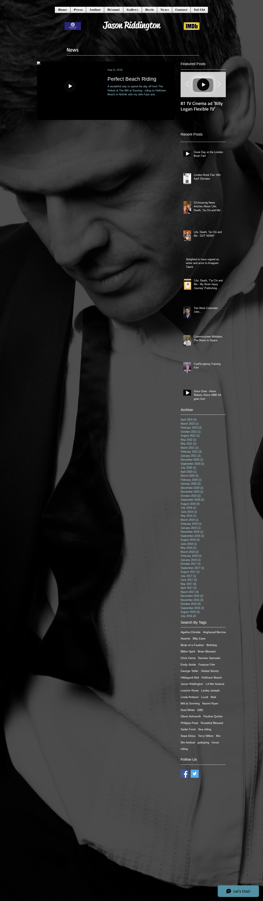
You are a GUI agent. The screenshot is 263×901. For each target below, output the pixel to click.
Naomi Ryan (210, 703)
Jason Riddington (192, 684)
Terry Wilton (205, 735)
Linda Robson (190, 697)
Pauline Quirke (213, 716)
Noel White (188, 710)
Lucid (204, 697)
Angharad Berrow (214, 632)
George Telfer (189, 671)
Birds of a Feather (192, 645)
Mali (213, 697)
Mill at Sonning (190, 703)
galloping (203, 742)
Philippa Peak (189, 723)
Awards (185, 638)
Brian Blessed (207, 651)
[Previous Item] (187, 84)
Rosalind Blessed (212, 723)
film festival (188, 742)
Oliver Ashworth (191, 716)
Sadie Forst (188, 729)
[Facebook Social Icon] (185, 774)
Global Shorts (210, 671)
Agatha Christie (191, 632)
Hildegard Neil (190, 677)
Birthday (211, 645)
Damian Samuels (209, 658)
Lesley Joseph (210, 690)
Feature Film (206, 664)
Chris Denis (188, 658)
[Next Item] (219, 84)
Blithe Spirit (188, 651)
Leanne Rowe (190, 690)
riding (184, 748)
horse (215, 742)
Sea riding (204, 729)
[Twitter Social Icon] (195, 774)
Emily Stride (188, 664)
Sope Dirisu (188, 735)
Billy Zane (199, 638)
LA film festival (215, 684)
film (218, 735)
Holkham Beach (211, 677)
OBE (200, 710)
